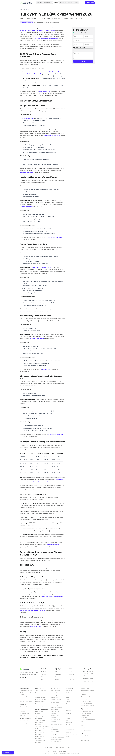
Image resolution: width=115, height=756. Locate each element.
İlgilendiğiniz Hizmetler (79, 47)
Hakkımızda (63, 2)
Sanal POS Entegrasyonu (41, 709)
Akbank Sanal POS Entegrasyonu (42, 726)
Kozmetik (68, 726)
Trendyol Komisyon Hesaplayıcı (87, 690)
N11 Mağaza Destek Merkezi (36, 338)
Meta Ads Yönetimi (54, 729)
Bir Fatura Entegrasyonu (25, 723)
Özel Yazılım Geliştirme (86, 713)
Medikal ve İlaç (69, 722)
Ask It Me (71, 677)
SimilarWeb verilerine (28, 118)
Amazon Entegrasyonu (55, 695)
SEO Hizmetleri (84, 721)
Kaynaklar (55, 2)
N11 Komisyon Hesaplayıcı (86, 703)
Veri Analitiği (23, 704)
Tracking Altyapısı (55, 734)
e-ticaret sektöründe (44, 91)
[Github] (23, 677)
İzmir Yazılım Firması (85, 740)
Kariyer (57, 677)
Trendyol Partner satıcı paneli (52, 135)
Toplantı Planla (90, 2)
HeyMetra (71, 674)
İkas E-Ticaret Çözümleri (25, 696)
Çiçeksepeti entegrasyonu (55, 434)
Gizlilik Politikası (48, 747)
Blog (29, 9)
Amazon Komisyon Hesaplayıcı (87, 696)
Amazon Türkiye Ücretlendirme (41, 482)
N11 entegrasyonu (47, 369)
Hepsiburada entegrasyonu (54, 237)
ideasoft (67, 697)
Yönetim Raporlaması (24, 709)
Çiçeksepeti (68, 710)
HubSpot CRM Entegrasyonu (56, 707)
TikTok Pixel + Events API (56, 741)
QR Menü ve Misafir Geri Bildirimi (88, 719)
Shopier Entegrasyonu (40, 720)
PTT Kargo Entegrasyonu (40, 699)
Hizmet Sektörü (69, 724)
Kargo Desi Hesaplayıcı (86, 701)
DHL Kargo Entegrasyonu (40, 695)
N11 (66, 708)
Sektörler (43, 677)
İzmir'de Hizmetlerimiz (85, 735)
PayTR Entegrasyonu (39, 713)
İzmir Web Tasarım (85, 738)
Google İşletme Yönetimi (86, 727)
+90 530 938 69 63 (88, 681)
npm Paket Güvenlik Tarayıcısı (87, 705)
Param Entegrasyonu (39, 718)
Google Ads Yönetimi (55, 727)
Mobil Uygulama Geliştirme (86, 730)
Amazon (67, 705)
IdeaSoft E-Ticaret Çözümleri (26, 701)
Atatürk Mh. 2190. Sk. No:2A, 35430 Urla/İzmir (88, 673)
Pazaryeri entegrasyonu (53, 544)
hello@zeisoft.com (88, 678)
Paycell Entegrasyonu (39, 716)
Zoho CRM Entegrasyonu (56, 705)
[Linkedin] (20, 677)
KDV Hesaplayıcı (84, 699)
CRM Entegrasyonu (55, 702)
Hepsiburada (68, 703)
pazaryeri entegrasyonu (36, 626)
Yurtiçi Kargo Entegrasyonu (41, 692)
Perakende (68, 716)
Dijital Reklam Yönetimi (56, 724)
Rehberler (68, 732)
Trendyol (68, 701)
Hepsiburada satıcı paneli (27, 206)
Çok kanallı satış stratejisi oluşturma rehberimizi (33, 610)
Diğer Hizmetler (85, 709)
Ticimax (67, 699)
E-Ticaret (68, 718)
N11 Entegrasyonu (54, 697)
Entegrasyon (47, 2)
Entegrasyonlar (69, 688)
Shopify (67, 692)
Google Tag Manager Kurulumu (57, 737)
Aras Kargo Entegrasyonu (40, 690)
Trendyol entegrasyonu (26, 172)
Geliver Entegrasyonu (39, 705)
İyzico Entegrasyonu (39, 711)
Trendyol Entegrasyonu (55, 690)
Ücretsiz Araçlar (85, 688)
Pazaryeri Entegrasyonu (27, 22)
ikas (67, 695)
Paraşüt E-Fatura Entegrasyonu (26, 720)
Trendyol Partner (59, 479)
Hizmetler (39, 2)
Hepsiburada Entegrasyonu (56, 692)
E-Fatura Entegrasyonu (25, 718)
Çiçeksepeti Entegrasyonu (56, 699)
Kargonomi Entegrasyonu (40, 703)
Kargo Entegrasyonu (40, 688)
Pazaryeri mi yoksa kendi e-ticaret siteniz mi (46, 38)
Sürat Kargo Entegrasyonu (40, 697)
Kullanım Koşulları (60, 747)
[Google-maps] (25, 677)
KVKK (69, 747)
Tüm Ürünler (72, 671)
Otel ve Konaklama (70, 729)
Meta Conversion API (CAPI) (56, 739)
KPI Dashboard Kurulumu (25, 706)
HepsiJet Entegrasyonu (40, 701)
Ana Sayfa (22, 9)
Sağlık (67, 720)
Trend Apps (72, 679)
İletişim (76, 2)
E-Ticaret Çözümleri (25, 688)
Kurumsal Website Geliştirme (87, 711)
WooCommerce (69, 690)
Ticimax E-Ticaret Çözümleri (26, 699)
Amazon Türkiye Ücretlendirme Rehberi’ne (42, 267)
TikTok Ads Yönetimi (55, 731)
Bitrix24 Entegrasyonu (55, 709)
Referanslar (70, 2)
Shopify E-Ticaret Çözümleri (26, 690)
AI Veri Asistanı (23, 711)
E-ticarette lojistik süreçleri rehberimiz (52, 596)
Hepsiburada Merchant (26, 482)
